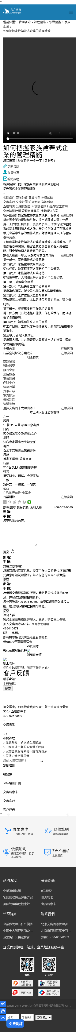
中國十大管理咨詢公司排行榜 (22, 930)
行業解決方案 (49, 210)
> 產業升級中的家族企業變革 (22, 742)
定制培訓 (11, 166)
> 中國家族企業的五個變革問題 (23, 747)
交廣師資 (22, 197)
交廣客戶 (9, 202)
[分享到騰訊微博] (19, 502)
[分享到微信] (29, 502)
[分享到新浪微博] (14, 502)
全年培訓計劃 (12, 210)
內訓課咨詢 (38, 206)
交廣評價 (22, 202)
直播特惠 (9, 206)
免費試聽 (47, 197)
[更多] (55, 184)
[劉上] (5, 659)
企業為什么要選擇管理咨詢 (21, 937)
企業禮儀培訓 (12, 891)
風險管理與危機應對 (16, 904)
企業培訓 (43, 947)
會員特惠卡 (48, 904)
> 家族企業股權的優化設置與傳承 (25, 751)
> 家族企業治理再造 (16, 755)
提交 (8, 688)
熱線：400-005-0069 (55, 937)
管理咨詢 (25, 22)
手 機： (8, 516)
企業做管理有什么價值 (18, 924)
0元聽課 (46, 891)
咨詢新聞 (47, 202)
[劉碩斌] (28, 650)
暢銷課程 (11, 179)
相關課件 (9, 197)
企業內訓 (10, 947)
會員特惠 (11, 172)
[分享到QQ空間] (10, 502)
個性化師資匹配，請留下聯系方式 (26, 667)
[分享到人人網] (24, 502)
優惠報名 (47, 897)
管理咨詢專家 (30, 210)
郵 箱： (8, 511)
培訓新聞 (34, 202)
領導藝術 (55, 22)
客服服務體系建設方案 (18, 897)
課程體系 (40, 22)
